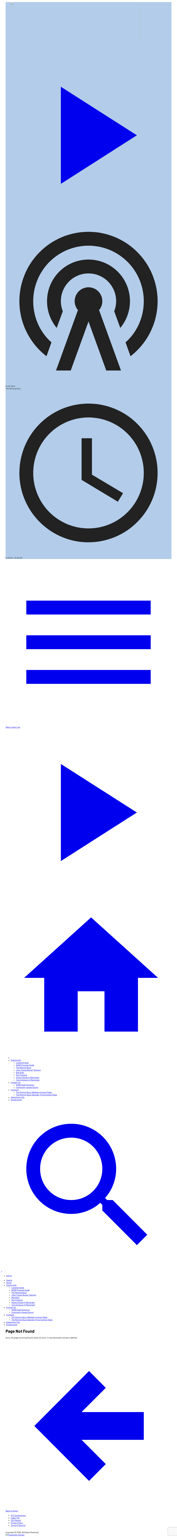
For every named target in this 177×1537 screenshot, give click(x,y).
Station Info (16, 1060)
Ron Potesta (21, 1075)
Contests (15, 1090)
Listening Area (22, 1062)
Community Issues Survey (27, 1087)
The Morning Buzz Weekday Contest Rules (34, 1092)
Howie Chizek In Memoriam (27, 1077)
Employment (16, 1099)
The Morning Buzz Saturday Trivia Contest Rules (36, 1094)
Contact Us (15, 1082)
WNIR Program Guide (25, 1065)
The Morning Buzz (23, 1067)
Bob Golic (20, 1072)
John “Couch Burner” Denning (28, 1070)
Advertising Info (17, 1097)
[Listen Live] (88, 133)
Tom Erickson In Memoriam (28, 1080)
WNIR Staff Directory (25, 1085)
